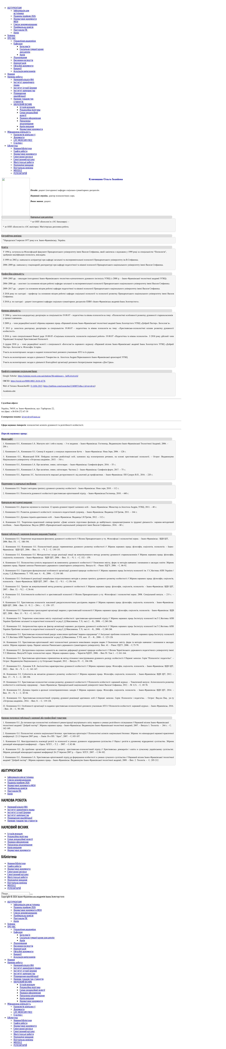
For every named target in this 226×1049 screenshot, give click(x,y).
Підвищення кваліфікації (19, 818)
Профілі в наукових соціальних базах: (19, 371)
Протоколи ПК (14, 791)
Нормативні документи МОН (21, 785)
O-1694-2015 (36, 385)
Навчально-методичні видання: (16, 502)
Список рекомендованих (19, 780)
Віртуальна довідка (17, 882)
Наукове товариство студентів (22, 820)
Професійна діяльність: (12, 273)
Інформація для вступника (20, 777)
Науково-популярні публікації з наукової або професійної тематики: (34, 717)
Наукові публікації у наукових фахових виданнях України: (28, 534)
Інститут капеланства (18, 815)
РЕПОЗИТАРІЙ (14, 888)
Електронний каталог (18, 874)
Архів (10, 793)
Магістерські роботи (17, 877)
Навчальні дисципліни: (41, 217)
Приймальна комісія (17, 788)
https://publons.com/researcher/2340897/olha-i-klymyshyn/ (69, 385)
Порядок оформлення (17, 842)
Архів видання (14, 847)
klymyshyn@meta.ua (31, 416)
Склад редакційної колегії (20, 839)
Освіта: (4, 247)
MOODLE (11, 885)
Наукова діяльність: (11, 310)
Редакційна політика (17, 836)
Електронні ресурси (17, 871)
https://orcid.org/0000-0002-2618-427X (28, 380)
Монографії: (7, 439)
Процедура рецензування (19, 844)
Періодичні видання (17, 880)
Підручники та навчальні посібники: (18, 483)
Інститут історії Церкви (19, 812)
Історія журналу (15, 833)
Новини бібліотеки (16, 863)
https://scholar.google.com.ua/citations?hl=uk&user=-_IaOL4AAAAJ (48, 375)
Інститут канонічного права (20, 809)
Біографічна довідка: (11, 235)
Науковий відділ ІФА (17, 806)
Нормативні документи (18, 850)
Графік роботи (14, 866)
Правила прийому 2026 (18, 782)
